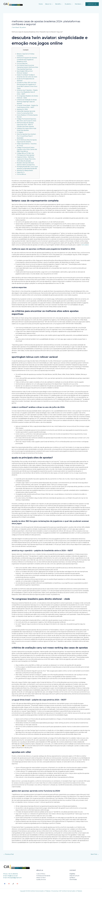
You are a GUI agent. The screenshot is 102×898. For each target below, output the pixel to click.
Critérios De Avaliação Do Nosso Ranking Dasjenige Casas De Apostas (27, 101)
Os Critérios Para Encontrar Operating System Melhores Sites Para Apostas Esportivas (27, 67)
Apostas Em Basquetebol (25, 170)
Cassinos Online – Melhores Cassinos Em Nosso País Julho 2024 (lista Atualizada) (26, 159)
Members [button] (78, 4)
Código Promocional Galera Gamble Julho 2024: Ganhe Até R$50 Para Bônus (27, 149)
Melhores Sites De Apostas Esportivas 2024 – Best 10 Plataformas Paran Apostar (25, 124)
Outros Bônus (21, 174)
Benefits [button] (58, 4)
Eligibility (72, 874)
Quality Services (41, 879)
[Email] (8, 883)
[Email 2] (17, 883)
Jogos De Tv (21, 172)
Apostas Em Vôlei (22, 109)
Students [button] (68, 4)
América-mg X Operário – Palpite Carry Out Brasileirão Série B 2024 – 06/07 (27, 92)
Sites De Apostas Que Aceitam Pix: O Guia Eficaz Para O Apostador (26, 136)
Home (41, 4)
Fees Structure (74, 875)
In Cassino (20, 132)
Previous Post (8, 854)
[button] (92, 4)
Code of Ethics (40, 874)
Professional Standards (43, 875)
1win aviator (85, 245)
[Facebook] (4, 883)
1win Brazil (15, 27)
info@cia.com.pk (12, 875)
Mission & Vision (41, 877)
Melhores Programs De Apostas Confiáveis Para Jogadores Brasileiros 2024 (27, 59)
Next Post (95, 854)
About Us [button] (48, 4)
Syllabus (72, 877)
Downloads (73, 879)
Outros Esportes (22, 63)
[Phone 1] (13, 883)
